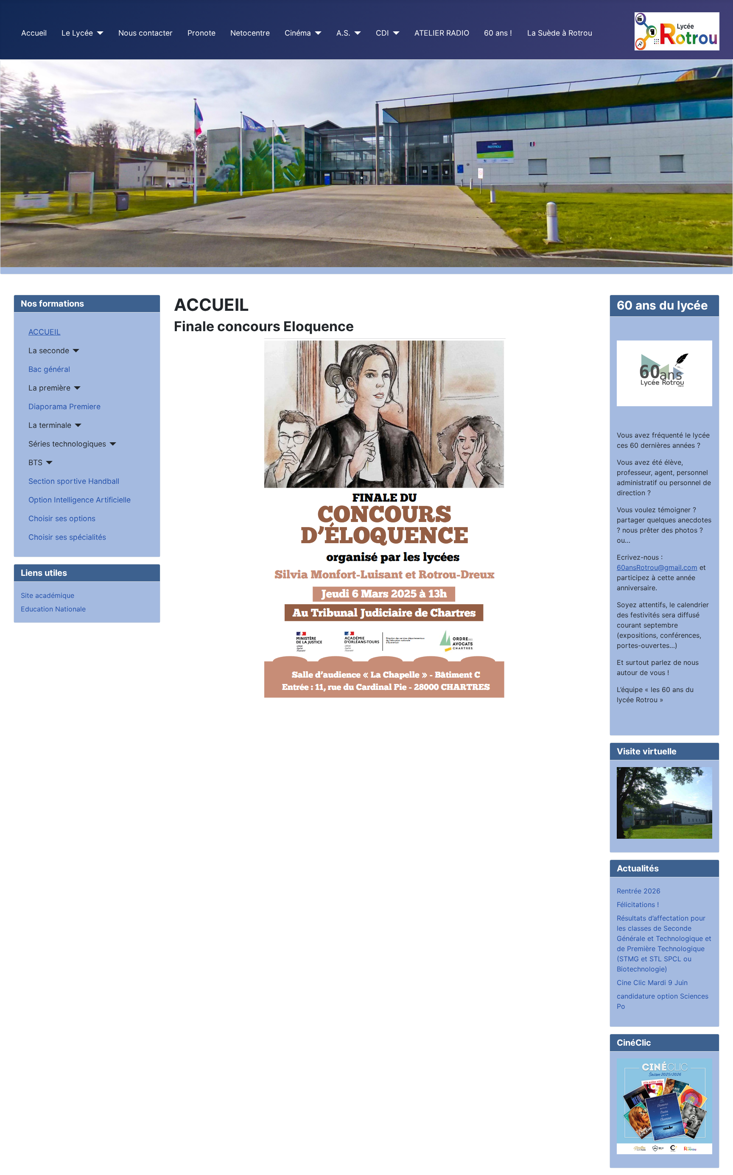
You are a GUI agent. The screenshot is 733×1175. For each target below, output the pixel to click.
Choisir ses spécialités (67, 537)
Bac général (49, 369)
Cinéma (298, 32)
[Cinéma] (316, 33)
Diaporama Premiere (64, 406)
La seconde (48, 350)
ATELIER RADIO (441, 32)
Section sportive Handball (73, 481)
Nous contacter (145, 32)
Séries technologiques (67, 443)
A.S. (343, 32)
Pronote (201, 32)
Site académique (47, 595)
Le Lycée (77, 32)
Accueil (34, 32)
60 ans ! (498, 32)
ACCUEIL (44, 331)
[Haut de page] (718, 1159)
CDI (382, 32)
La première (49, 387)
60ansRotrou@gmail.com (657, 567)
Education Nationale (53, 609)
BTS (35, 462)
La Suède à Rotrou (559, 32)
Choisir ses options (61, 518)
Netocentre (250, 32)
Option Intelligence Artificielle (79, 499)
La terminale (49, 425)
